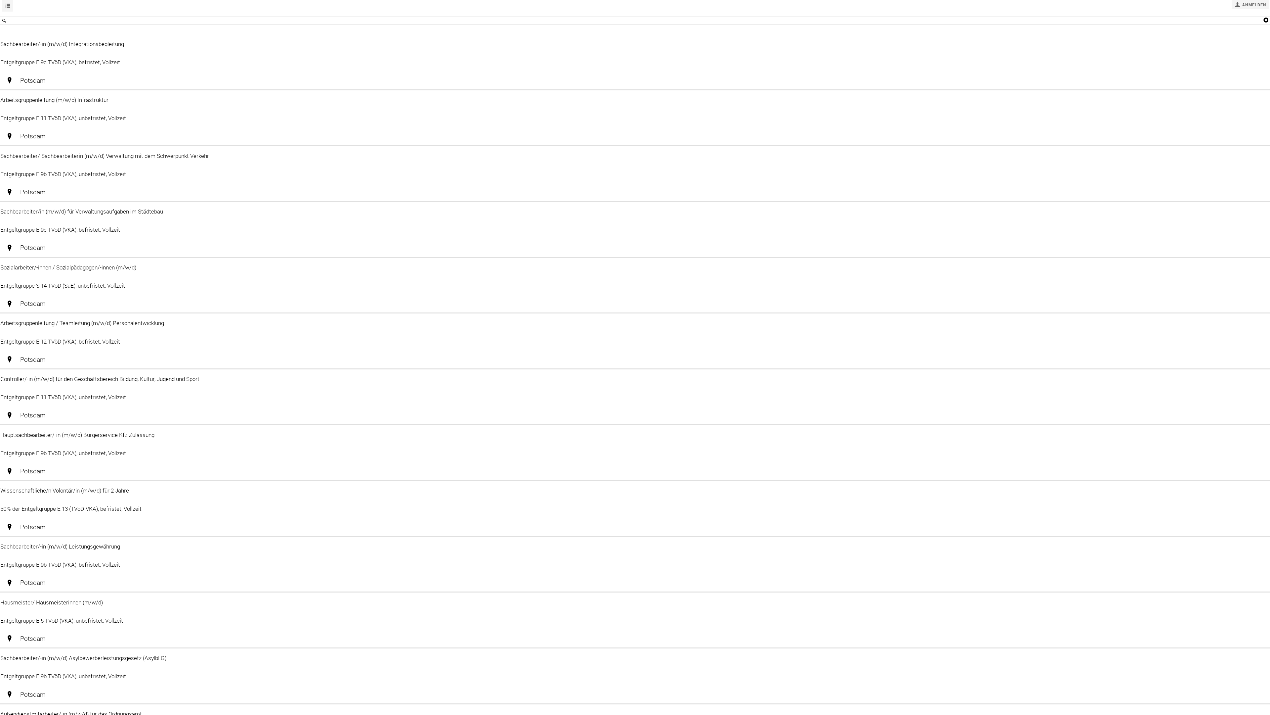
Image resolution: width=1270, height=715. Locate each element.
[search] (635, 21)
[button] (1250, 4)
